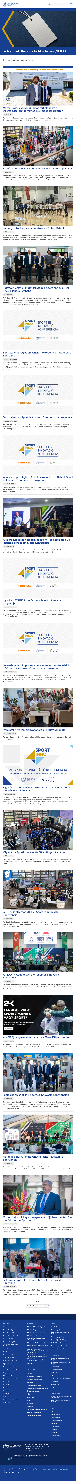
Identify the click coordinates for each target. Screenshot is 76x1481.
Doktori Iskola (55, 1366)
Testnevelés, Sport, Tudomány (60, 1378)
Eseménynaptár (56, 1435)
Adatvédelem (63, 1469)
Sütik (43, 1471)
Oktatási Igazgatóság (57, 1337)
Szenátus (6, 1352)
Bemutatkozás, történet (10, 1336)
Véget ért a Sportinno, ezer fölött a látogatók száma (34, 852)
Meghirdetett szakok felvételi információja (36, 1339)
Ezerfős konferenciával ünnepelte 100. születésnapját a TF (37, 168)
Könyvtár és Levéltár (9, 1373)
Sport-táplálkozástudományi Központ (60, 1359)
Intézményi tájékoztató (34, 1412)
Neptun (29, 1373)
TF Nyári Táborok (8, 1403)
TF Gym (5, 1397)
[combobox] (58, 4)
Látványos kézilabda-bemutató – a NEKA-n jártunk (34, 228)
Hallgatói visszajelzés (34, 1415)
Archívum (54, 1432)
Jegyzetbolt (30, 1406)
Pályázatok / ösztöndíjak (35, 1379)
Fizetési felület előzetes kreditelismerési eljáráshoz (37, 1346)
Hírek (52, 1411)
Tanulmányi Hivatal (57, 1330)
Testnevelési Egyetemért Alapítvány (10, 1345)
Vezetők (5, 1349)
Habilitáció (54, 1381)
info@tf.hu (28, 1451)
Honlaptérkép (53, 1469)
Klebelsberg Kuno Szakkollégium (37, 1388)
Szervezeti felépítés (9, 1342)
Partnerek (6, 1382)
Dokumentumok (8, 1355)
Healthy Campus (8, 1394)
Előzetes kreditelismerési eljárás (37, 1343)
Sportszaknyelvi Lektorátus (59, 1346)
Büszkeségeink (56, 1414)
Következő (45, 1306)
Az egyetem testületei (10, 1367)
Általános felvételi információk (36, 1333)
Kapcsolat (6, 1327)
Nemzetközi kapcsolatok (10, 1370)
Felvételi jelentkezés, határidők (37, 1336)
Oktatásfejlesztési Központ (59, 1340)
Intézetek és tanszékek (58, 1349)
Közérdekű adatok (8, 1339)
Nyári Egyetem (55, 1393)
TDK (52, 1375)
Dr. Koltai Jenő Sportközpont (12, 1361)
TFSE (28, 1400)
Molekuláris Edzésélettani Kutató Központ (61, 1363)
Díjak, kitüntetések (9, 1364)
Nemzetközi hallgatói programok (37, 1409)
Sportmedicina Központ (10, 1400)
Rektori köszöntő (8, 1333)
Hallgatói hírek (55, 1417)
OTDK (53, 1387)
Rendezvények (7, 1391)
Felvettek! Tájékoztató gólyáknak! (37, 1327)
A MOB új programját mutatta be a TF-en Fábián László (36, 1037)
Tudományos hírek (57, 1420)
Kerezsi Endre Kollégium (34, 1385)
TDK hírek (54, 1423)
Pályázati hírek (55, 1426)
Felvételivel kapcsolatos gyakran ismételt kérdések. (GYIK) (37, 1359)
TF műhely (30, 1403)
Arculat (5, 1388)
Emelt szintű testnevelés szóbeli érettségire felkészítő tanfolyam (37, 1355)
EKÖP (52, 1390)
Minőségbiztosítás (9, 1358)
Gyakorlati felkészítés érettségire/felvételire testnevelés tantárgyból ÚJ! (38, 1351)
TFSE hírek (54, 1429)
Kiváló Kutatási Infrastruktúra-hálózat (60, 1401)
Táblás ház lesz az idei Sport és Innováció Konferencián (36, 1095)
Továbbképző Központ (58, 1343)
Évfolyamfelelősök (33, 1391)
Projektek (6, 1385)
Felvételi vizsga (32, 1330)
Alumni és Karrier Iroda (10, 1379)
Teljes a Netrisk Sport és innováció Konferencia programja (37, 417)
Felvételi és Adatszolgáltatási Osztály (60, 1333)
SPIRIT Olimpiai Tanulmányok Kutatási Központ (61, 1397)
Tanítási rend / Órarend (34, 1376)
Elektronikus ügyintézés (10, 1330)
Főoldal (44, 1469)
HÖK (28, 1394)
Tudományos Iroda (56, 1369)
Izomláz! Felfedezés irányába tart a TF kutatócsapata (34, 730)
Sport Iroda (30, 1397)
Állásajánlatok (7, 1376)
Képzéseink (54, 1327)
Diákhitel (30, 1382)
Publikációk (54, 1372)
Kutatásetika (55, 1384)
